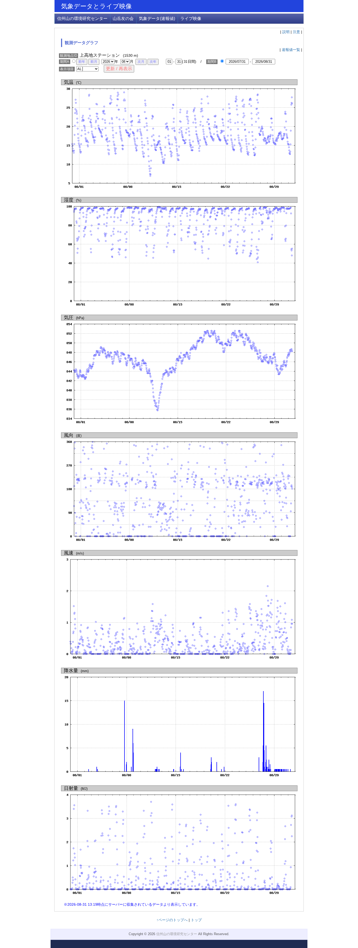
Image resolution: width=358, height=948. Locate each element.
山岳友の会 (123, 18)
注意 (296, 32)
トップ (196, 920)
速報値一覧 (291, 50)
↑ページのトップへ (172, 920)
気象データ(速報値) (157, 18)
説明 (286, 32)
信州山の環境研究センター (82, 18)
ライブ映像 (190, 18)
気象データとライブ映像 (96, 6)
